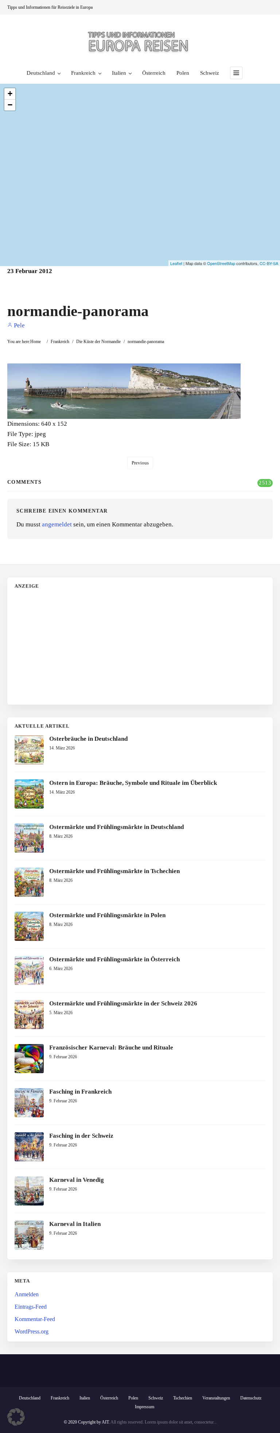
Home (35, 341)
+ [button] (10, 93)
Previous (140, 463)
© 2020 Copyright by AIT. (87, 1422)
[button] (16, 1417)
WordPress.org (31, 1331)
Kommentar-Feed (35, 1319)
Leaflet (176, 263)
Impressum (144, 1406)
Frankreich (83, 73)
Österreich (154, 73)
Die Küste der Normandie (98, 341)
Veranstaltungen (216, 1398)
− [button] (10, 104)
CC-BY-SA (269, 263)
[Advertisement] (140, 646)
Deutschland (41, 73)
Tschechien (182, 1398)
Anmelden (27, 1294)
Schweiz (209, 73)
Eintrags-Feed (31, 1307)
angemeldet (57, 524)
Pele (18, 325)
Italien (119, 73)
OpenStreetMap (221, 263)
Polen (182, 73)
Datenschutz (250, 1398)
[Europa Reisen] (140, 41)
